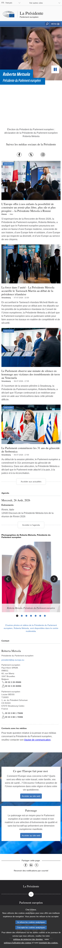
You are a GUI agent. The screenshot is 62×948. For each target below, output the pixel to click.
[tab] (31, 886)
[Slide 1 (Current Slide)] (17, 616)
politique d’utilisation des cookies (17, 943)
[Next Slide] (54, 579)
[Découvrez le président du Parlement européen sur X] (31, 154)
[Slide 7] (45, 616)
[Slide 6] (40, 616)
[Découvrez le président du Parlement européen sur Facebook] (19, 154)
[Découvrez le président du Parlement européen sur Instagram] (43, 154)
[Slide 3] (26, 616)
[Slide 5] (35, 616)
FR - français (6, 3)
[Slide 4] (31, 616)
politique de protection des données (28, 939)
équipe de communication (37, 740)
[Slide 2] (22, 616)
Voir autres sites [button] (36, 3)
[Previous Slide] (8, 579)
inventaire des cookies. (48, 943)
